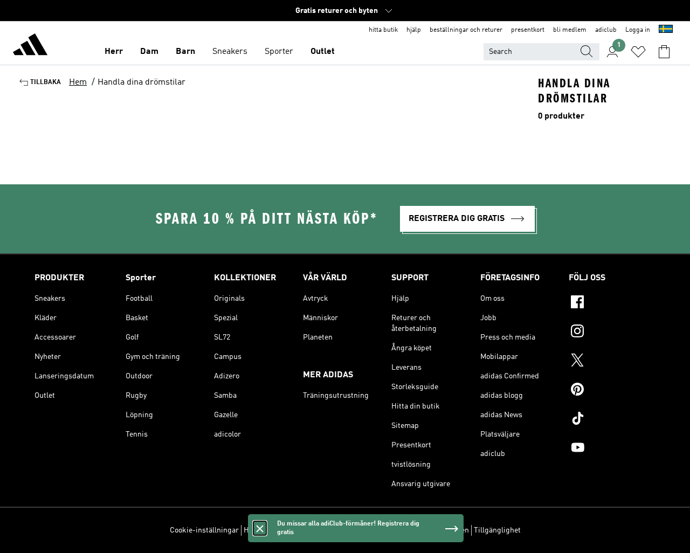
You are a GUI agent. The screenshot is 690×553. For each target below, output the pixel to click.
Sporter (279, 51)
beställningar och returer (466, 30)
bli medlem (569, 30)
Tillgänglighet (497, 530)
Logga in (637, 30)
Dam (149, 51)
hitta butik (383, 30)
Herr (114, 51)
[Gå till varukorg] (664, 52)
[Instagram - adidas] (612, 332)
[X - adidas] (612, 361)
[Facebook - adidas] (612, 303)
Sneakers (229, 51)
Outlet (322, 51)
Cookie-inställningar (204, 530)
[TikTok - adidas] (612, 419)
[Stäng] (259, 528)
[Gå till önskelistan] (638, 52)
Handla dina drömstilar (141, 82)
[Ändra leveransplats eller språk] (665, 30)
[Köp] (30, 46)
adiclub (606, 30)
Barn (185, 51)
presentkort (527, 30)
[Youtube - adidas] (612, 449)
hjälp (413, 30)
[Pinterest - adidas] (612, 390)
